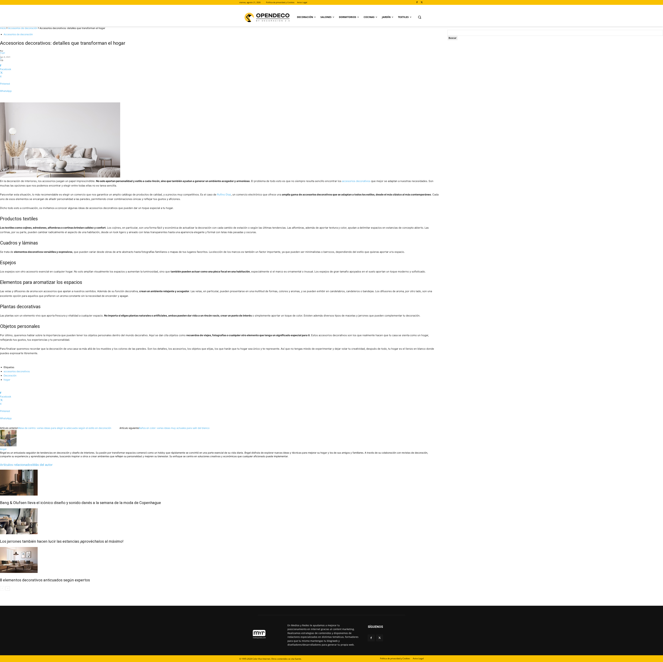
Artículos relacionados (16, 465)
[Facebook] (417, 2)
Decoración (10, 375)
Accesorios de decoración (22, 28)
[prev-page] (2, 588)
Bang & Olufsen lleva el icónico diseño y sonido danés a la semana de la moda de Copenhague (80, 503)
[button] (419, 17)
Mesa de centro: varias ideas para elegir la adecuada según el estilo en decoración (64, 427)
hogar (7, 379)
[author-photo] (8, 445)
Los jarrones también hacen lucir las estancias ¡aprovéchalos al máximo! (61, 541)
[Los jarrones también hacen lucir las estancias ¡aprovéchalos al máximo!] (219, 521)
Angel (2, 52)
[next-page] (8, 588)
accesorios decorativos (356, 181)
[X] (422, 2)
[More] (219, 97)
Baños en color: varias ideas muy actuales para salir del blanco (174, 427)
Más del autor (42, 465)
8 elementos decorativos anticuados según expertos (45, 580)
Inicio (3, 28)
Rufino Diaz (224, 194)
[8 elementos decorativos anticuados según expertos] (219, 560)
